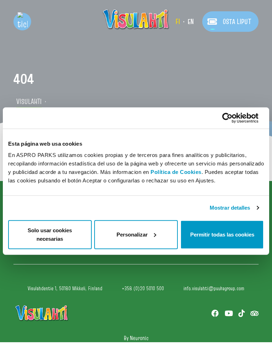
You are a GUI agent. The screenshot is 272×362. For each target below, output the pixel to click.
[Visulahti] (136, 19)
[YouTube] (229, 313)
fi (178, 22)
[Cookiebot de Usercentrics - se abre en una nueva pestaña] (233, 118)
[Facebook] (215, 313)
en (191, 22)
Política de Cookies (176, 172)
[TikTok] (241, 313)
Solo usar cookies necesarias (50, 234)
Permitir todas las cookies (222, 234)
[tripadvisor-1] (254, 313)
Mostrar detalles (230, 208)
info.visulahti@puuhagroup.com (213, 288)
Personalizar (132, 234)
